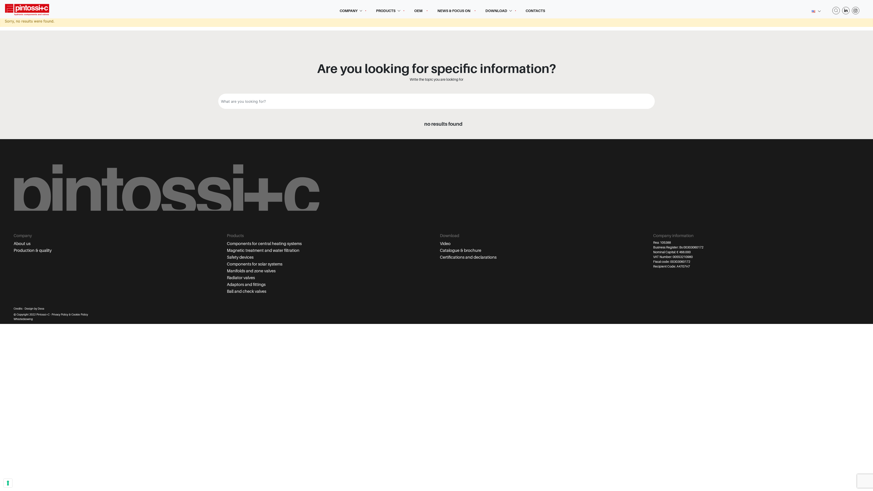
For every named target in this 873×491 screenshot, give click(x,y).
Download (496, 11)
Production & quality (33, 250)
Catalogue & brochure (460, 250)
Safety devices (240, 257)
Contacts (535, 11)
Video (445, 243)
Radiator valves (241, 278)
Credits (18, 308)
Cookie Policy (79, 314)
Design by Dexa (34, 308)
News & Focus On (453, 11)
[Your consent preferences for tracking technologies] (8, 483)
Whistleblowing (23, 319)
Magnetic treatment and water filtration (263, 250)
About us (22, 243)
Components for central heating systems (264, 243)
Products (386, 11)
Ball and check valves (246, 291)
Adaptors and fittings (246, 284)
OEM (418, 11)
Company (349, 11)
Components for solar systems (254, 264)
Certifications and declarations (468, 257)
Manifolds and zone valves (251, 271)
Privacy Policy (60, 314)
